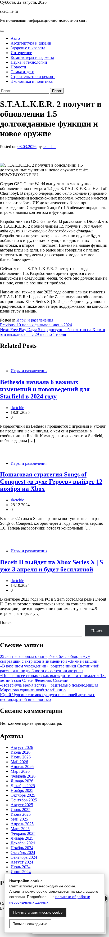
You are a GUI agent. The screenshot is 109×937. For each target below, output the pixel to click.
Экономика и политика (32, 81)
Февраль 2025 (23, 833)
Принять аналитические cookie (37, 912)
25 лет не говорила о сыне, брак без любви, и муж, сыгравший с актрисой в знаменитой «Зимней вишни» (49, 658)
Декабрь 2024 (23, 843)
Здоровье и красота (28, 48)
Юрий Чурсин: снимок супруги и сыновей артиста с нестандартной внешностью (47, 697)
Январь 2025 (22, 838)
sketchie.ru (9, 11)
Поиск (6, 622)
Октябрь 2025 (23, 795)
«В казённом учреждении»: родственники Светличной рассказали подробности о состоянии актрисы (49, 668)
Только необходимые (30, 924)
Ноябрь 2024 (22, 847)
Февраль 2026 (23, 776)
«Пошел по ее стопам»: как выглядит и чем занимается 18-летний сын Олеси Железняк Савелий (53, 678)
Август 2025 (22, 804)
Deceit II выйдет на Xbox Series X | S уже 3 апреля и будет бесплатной (51, 566)
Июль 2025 (20, 809)
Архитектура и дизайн (31, 43)
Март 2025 (20, 828)
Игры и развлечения (34, 320)
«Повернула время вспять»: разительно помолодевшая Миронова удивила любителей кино (49, 687)
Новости (18, 67)
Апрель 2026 (22, 766)
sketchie (49, 146)
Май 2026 (19, 762)
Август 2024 (22, 862)
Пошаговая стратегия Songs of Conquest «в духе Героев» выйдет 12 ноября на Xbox (51, 481)
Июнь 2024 (21, 871)
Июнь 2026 (21, 757)
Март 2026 (20, 771)
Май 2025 (19, 819)
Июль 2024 (20, 867)
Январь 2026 (22, 781)
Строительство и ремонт (33, 76)
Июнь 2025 (21, 814)
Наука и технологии (29, 62)
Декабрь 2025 (23, 785)
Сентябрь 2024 (24, 857)
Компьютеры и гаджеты (32, 57)
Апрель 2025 (22, 824)
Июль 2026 (20, 752)
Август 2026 (22, 747)
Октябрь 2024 (23, 852)
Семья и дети (22, 72)
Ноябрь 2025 (22, 790)
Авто (15, 38)
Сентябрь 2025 (24, 800)
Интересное (21, 52)
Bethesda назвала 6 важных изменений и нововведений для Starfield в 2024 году (45, 389)
